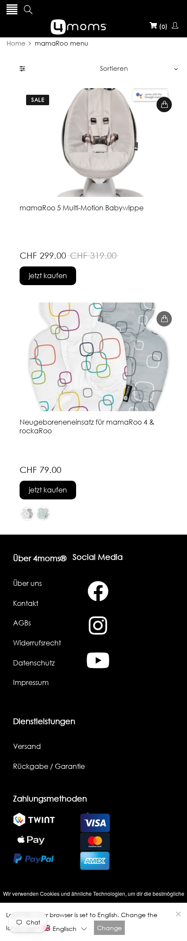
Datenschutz (34, 662)
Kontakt (25, 603)
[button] (64, 928)
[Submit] (164, 104)
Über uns (27, 583)
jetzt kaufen (48, 275)
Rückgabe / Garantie (49, 766)
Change (109, 927)
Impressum (31, 682)
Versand (27, 746)
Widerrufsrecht (37, 642)
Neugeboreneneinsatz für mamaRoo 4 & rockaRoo (87, 426)
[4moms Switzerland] (93, 25)
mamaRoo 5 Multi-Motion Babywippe (82, 207)
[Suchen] (28, 9)
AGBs (22, 622)
